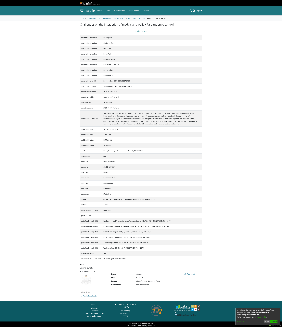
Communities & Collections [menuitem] (115, 10)
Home (82, 18)
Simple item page (141, 31)
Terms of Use (151, 325)
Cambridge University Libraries (114, 18)
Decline (266, 321)
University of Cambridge (138, 323)
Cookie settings (131, 325)
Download (191, 274)
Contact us (94, 311)
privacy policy (261, 317)
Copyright (125, 316)
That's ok (274, 321)
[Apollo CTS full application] (156, 317)
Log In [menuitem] (198, 10)
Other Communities (94, 18)
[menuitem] (100, 10)
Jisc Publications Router (136, 18)
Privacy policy (125, 313)
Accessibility (125, 310)
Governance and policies (95, 313)
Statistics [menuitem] (146, 10)
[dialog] (258, 316)
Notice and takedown (95, 316)
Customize (240, 321)
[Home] (89, 3)
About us (94, 308)
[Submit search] (190, 10)
